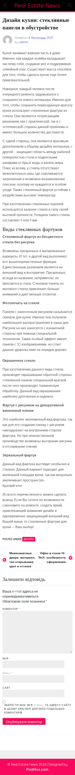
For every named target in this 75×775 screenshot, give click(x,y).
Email (7, 673)
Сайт (6, 687)
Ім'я (6, 658)
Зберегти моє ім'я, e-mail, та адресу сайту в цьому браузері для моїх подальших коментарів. (37, 708)
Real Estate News (37, 5)
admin (23, 42)
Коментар (11, 608)
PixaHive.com (37, 769)
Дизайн (29, 539)
